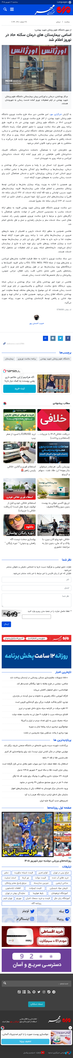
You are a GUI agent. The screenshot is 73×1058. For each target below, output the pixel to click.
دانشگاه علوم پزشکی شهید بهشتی (55, 359)
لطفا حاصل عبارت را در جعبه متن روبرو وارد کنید (49, 611)
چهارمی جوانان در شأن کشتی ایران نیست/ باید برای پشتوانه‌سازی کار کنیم (36, 751)
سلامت (67, 22)
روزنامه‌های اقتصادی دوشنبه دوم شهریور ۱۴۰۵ (46, 861)
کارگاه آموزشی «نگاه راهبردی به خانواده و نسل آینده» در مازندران (40, 696)
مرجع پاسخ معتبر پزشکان (15, 883)
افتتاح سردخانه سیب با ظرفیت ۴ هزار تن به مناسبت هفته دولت (40, 714)
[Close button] (70, 1027)
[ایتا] (19, 992)
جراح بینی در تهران (61, 872)
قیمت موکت (40, 878)
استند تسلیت (10, 878)
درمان (58, 22)
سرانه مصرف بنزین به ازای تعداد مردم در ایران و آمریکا (44, 720)
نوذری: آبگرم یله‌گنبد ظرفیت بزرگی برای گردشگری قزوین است (41, 702)
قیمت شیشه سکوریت (23, 872)
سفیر (6, 872)
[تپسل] (4, 371)
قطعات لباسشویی (13, 888)
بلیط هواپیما (38, 893)
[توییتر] (39, 992)
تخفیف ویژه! (25, 1041)
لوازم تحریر (43, 872)
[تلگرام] (54, 992)
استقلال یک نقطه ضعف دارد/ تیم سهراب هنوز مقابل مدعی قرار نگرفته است (35, 764)
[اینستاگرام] (44, 992)
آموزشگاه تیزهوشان (59, 893)
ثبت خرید (20, 389)
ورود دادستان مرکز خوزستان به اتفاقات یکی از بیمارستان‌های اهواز (39, 788)
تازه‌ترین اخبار (63, 672)
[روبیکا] (34, 992)
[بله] (49, 992)
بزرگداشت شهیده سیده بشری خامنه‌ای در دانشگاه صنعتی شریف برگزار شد (36, 745)
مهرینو (19, 898)
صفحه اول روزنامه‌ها (59, 808)
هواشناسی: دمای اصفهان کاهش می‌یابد (50, 690)
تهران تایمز (7, 898)
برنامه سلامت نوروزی (27, 359)
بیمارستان (9, 359)
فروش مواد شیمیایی (59, 888)
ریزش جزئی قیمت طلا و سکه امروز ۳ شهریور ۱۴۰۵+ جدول (42, 770)
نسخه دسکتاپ (36, 1004)
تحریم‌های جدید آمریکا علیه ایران (54, 800)
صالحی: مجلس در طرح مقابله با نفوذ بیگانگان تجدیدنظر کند (42, 684)
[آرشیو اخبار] (24, 992)
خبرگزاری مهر (56, 114)
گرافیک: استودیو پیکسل (32, 1052)
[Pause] (41, 390)
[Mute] (45, 390)
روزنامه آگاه (36, 903)
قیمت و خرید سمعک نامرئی (38, 898)
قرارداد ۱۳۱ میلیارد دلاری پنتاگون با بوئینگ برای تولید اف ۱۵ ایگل (40, 776)
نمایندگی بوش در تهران (15, 893)
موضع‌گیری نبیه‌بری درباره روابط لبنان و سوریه (48, 726)
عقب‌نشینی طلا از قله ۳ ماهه (55, 758)
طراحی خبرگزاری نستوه (56, 1052)
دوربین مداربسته (41, 883)
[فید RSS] (29, 992)
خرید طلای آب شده (60, 878)
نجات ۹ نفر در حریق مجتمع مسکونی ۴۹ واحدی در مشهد (44, 782)
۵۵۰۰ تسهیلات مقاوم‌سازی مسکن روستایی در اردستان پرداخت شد (39, 677)
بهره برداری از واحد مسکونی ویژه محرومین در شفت (46, 733)
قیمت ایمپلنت (35, 888)
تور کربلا (25, 878)
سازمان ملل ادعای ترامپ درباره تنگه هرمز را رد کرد (46, 794)
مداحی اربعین (62, 883)
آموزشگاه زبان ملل (62, 898)
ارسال (6, 624)
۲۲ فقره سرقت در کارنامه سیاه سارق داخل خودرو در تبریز (43, 708)
